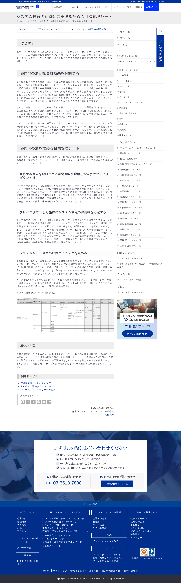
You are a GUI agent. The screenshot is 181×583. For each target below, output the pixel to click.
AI (120, 50)
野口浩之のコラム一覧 (130, 153)
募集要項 (135, 534)
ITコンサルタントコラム (27, 562)
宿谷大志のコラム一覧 (130, 213)
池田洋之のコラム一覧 (130, 180)
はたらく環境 (138, 528)
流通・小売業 (100, 518)
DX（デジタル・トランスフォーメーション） (61, 29)
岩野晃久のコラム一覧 (130, 197)
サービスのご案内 (73, 7)
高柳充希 (109, 415)
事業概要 (135, 525)
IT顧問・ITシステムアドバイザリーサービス (65, 531)
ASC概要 (58, 7)
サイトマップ (60, 571)
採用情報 (138, 7)
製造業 (96, 522)
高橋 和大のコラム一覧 (131, 202)
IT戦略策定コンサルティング (36, 383)
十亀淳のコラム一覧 (129, 186)
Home (46, 571)
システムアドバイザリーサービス (38, 389)
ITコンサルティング (128, 70)
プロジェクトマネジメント (131, 102)
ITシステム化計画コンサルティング (61, 522)
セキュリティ (125, 86)
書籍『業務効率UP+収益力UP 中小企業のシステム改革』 (108, 559)
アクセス (22, 531)
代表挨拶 (22, 525)
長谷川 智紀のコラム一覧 (132, 159)
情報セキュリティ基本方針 (84, 571)
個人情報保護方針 (111, 571)
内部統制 (123, 108)
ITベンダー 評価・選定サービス (59, 525)
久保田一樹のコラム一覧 (131, 208)
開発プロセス (125, 135)
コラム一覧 (125, 38)
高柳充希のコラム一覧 (130, 229)
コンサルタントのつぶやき (131, 258)
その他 (122, 92)
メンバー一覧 (24, 548)
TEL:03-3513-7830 (142, 2)
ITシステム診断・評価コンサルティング (63, 518)
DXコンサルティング (53, 539)
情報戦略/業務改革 (96, 29)
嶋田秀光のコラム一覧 (130, 170)
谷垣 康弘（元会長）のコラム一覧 (136, 164)
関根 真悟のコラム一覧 (131, 224)
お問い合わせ (158, 2)
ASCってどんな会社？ (142, 531)
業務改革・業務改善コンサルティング (40, 386)
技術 (121, 119)
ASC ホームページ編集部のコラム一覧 (138, 148)
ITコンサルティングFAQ (106, 541)
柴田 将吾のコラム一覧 (131, 246)
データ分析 (124, 97)
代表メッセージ (139, 518)
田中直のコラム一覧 (129, 218)
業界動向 (123, 124)
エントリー (136, 537)
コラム (107, 7)
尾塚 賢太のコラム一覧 (131, 240)
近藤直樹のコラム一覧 (130, 235)
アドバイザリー (126, 81)
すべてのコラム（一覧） (130, 280)
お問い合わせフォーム (117, 484)
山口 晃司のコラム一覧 (131, 175)
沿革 (19, 528)
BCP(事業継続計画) (128, 56)
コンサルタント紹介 (92, 7)
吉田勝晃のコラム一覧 (130, 191)
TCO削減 (123, 75)
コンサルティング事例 (122, 7)
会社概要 (22, 522)
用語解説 (123, 130)
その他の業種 (100, 528)
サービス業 (98, 525)
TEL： (63, 483)
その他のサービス (51, 546)
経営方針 (22, 518)
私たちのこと (138, 522)
